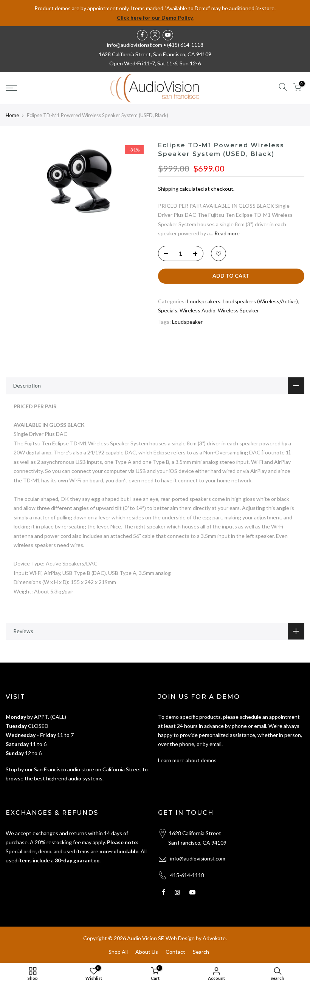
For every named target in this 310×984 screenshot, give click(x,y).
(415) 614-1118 (185, 45)
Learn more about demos (187, 760)
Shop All (118, 951)
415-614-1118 (187, 875)
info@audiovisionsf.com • (137, 45)
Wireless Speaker (238, 310)
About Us (146, 951)
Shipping (168, 188)
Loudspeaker (187, 321)
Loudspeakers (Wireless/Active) (260, 301)
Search (201, 951)
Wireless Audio (197, 310)
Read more (226, 233)
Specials (167, 310)
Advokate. (215, 938)
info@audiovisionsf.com (197, 858)
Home (12, 115)
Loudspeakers (203, 301)
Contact (175, 951)
